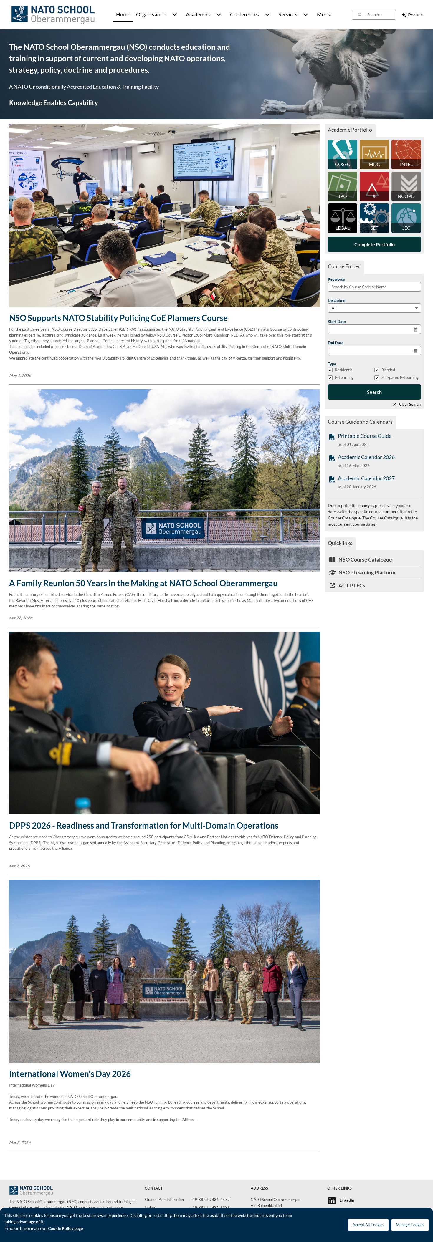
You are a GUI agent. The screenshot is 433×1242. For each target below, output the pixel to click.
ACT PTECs (351, 585)
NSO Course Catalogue (365, 559)
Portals (415, 14)
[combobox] (381, 14)
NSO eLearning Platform (366, 572)
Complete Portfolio (374, 244)
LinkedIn (347, 1200)
